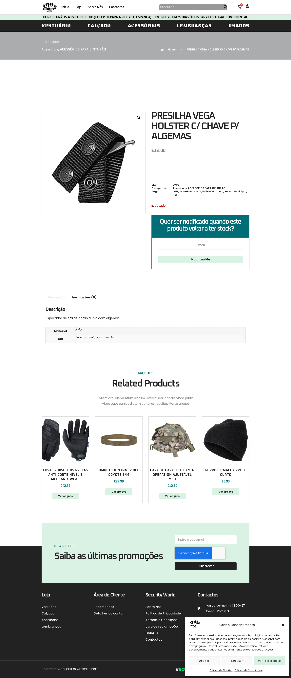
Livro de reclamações (162, 626)
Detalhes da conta (108, 613)
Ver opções (65, 496)
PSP (175, 195)
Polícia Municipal (235, 191)
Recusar (237, 660)
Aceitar (204, 660)
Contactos (116, 7)
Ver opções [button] (172, 496)
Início (65, 7)
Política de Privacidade (248, 670)
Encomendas (104, 607)
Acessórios (144, 25)
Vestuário (56, 25)
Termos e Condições (161, 620)
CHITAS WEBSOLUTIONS (81, 669)
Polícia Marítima (212, 191)
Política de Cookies (221, 670)
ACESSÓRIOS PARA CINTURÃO (83, 49)
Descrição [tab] (56, 297)
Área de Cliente (109, 595)
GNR (175, 191)
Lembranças (194, 25)
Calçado (99, 25)
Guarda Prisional (190, 191)
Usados (238, 25)
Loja (78, 7)
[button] (283, 625)
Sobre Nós (95, 7)
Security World (160, 595)
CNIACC (152, 633)
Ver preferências (269, 660)
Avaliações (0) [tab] (84, 297)
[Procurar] (225, 7)
